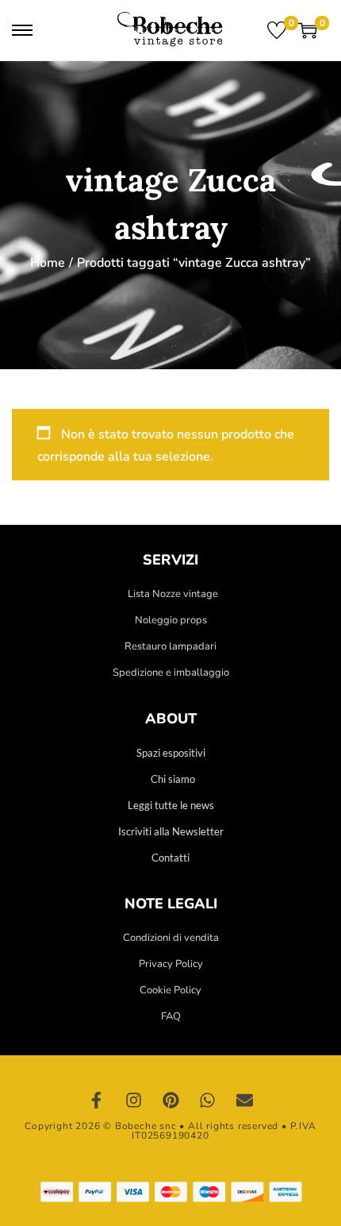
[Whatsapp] (207, 1100)
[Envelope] (244, 1100)
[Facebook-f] (96, 1100)
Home (47, 263)
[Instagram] (134, 1100)
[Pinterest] (170, 1100)
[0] (276, 30)
